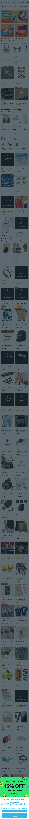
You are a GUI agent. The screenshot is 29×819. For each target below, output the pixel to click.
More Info (14, 816)
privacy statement (14, 802)
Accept (14, 811)
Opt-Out (14, 814)
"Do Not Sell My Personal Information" (15, 808)
